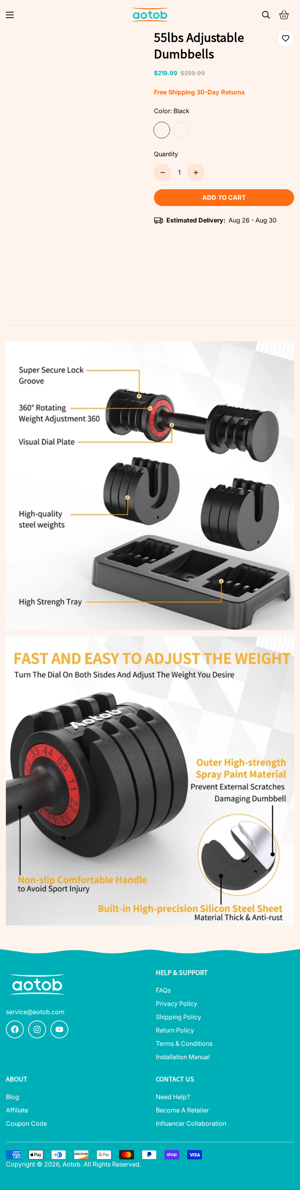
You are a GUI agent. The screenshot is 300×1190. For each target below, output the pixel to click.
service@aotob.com (35, 1012)
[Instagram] (37, 1029)
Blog (12, 1097)
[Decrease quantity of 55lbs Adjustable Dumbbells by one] (162, 172)
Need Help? (173, 1097)
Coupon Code (26, 1123)
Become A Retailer (182, 1110)
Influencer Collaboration (191, 1123)
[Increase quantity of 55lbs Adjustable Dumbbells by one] (196, 172)
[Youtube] (59, 1029)
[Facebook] (15, 1029)
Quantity (166, 154)
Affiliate (17, 1110)
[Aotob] (150, 14)
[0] (284, 15)
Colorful (181, 130)
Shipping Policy (178, 1017)
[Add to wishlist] (285, 38)
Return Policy (175, 1030)
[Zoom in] (129, 46)
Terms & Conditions (184, 1043)
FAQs (163, 990)
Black (162, 130)
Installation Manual (183, 1057)
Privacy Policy (176, 1003)
